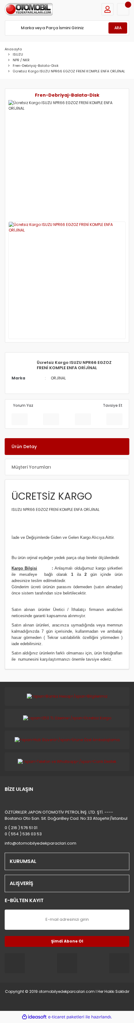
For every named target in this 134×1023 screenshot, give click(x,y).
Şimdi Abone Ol (67, 941)
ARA (118, 27)
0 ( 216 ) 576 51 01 (21, 828)
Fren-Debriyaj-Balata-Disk (67, 95)
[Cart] (123, 9)
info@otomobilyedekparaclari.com (40, 843)
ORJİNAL (58, 378)
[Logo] (29, 9)
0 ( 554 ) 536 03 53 (23, 834)
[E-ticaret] (66, 1017)
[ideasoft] (34, 1017)
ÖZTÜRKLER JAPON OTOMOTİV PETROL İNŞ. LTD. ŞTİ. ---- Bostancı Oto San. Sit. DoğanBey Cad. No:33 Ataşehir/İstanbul (66, 815)
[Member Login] (107, 9)
